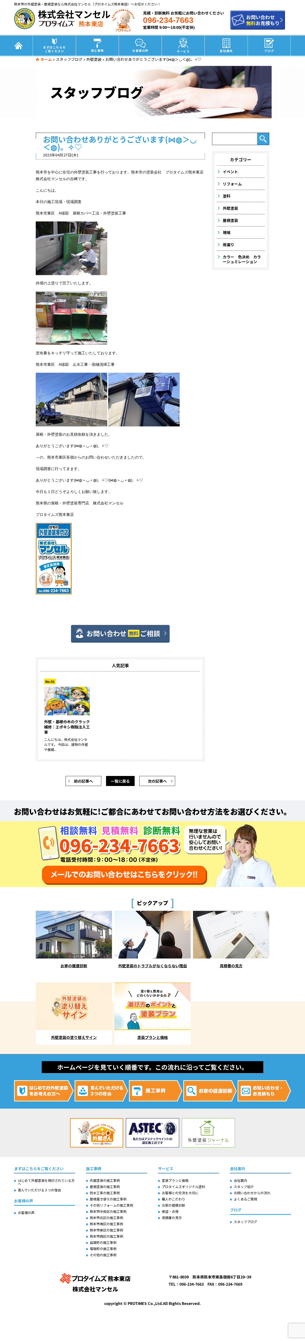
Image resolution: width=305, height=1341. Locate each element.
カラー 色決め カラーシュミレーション (242, 259)
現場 (226, 232)
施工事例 (97, 50)
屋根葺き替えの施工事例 (108, 1199)
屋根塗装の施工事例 (105, 1186)
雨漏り (228, 244)
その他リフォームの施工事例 (111, 1205)
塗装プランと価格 (175, 1180)
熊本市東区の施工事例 (106, 1230)
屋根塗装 (230, 220)
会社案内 (226, 51)
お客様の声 (140, 50)
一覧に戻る (120, 781)
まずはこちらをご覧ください (54, 49)
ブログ (269, 51)
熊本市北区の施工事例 (106, 1217)
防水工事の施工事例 (105, 1192)
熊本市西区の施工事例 (106, 1236)
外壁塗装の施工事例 (105, 1180)
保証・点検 (170, 1211)
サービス (183, 51)
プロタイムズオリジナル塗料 (183, 1186)
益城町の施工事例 (103, 1242)
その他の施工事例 (103, 1255)
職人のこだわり (173, 1199)
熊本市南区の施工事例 (106, 1224)
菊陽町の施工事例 (103, 1248)
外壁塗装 (94, 59)
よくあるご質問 (245, 1199)
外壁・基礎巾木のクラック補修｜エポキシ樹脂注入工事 (67, 727)
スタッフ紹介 (244, 1186)
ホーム (46, 59)
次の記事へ (157, 781)
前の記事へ (83, 781)
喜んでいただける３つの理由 (39, 1190)
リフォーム (232, 184)
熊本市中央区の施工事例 (108, 1211)
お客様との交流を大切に (180, 1192)
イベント (230, 171)
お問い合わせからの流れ (252, 1192)
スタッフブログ (69, 59)
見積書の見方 (172, 1217)
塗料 (226, 196)
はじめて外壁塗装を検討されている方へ (46, 1182)
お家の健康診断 (173, 1205)
